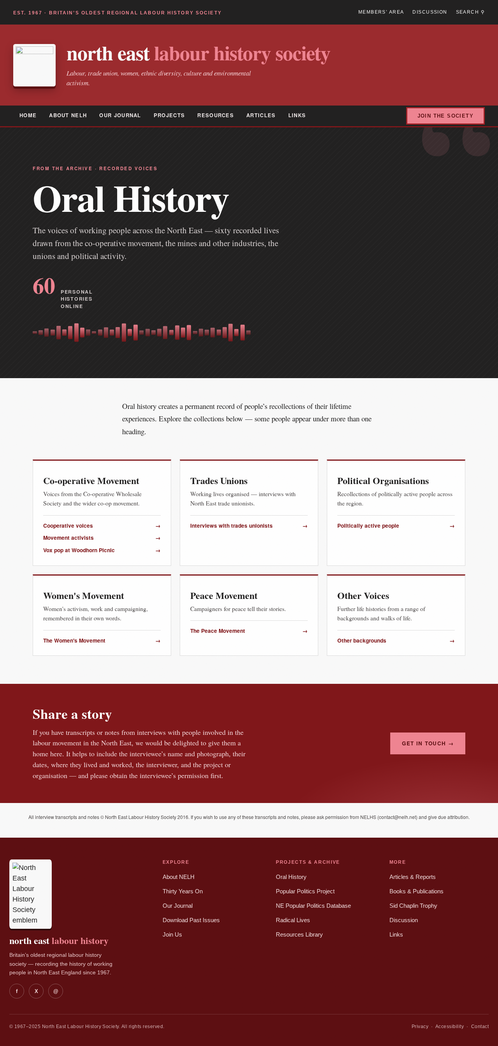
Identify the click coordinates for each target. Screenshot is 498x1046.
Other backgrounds (396, 640)
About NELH (68, 115)
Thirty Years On (183, 891)
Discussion (429, 12)
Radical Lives (293, 920)
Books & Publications (416, 891)
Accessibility (449, 1026)
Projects (169, 115)
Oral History (291, 877)
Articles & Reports (412, 877)
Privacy (420, 1026)
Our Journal (120, 115)
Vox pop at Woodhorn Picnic (102, 550)
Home (28, 115)
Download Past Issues (191, 920)
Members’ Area (381, 12)
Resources (215, 115)
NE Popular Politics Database (313, 906)
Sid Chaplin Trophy (413, 906)
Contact (480, 1026)
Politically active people (396, 525)
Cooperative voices (102, 525)
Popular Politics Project (305, 891)
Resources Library (299, 935)
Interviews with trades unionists (249, 525)
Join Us (172, 935)
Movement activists (102, 537)
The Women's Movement (102, 640)
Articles (261, 115)
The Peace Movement (249, 630)
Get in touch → (428, 743)
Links (297, 115)
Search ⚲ (470, 12)
